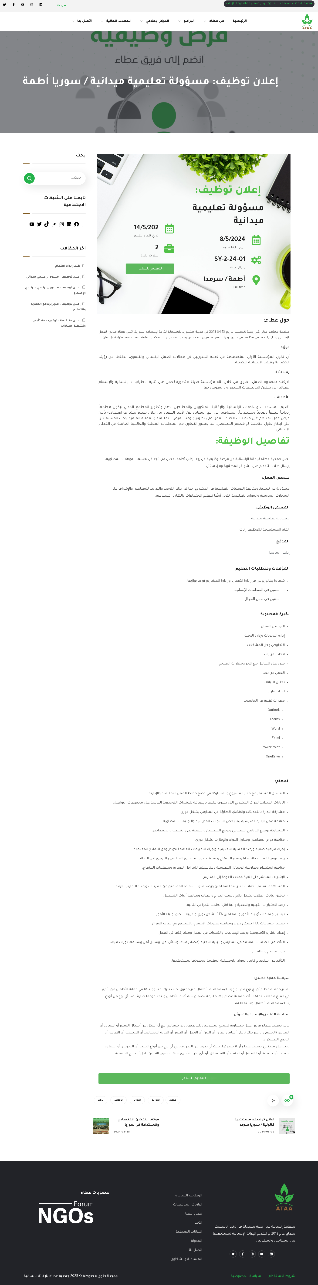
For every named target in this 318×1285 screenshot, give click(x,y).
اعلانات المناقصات (187, 1205)
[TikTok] (47, 226)
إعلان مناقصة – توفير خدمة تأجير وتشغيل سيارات (60, 323)
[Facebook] (13, 4)
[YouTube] (32, 226)
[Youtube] (261, 1254)
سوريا (137, 1100)
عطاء (172, 1100)
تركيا (100, 1100)
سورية (156, 1100)
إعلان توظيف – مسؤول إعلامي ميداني (53, 277)
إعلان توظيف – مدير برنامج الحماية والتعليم (58, 307)
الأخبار (197, 1223)
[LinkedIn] (69, 226)
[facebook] (242, 1254)
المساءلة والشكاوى (186, 1259)
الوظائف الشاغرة (188, 1196)
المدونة (196, 1241)
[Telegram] (54, 226)
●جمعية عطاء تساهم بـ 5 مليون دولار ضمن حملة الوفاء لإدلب (269, 3)
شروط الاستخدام (281, 1276)
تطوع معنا (193, 1214)
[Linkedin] (40, 4)
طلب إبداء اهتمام (68, 266)
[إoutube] (22, 4)
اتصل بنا (195, 1250)
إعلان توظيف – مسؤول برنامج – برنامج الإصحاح (55, 290)
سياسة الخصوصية (246, 1276)
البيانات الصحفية (189, 1232)
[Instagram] (31, 4)
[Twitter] (4, 4)
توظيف (118, 1100)
